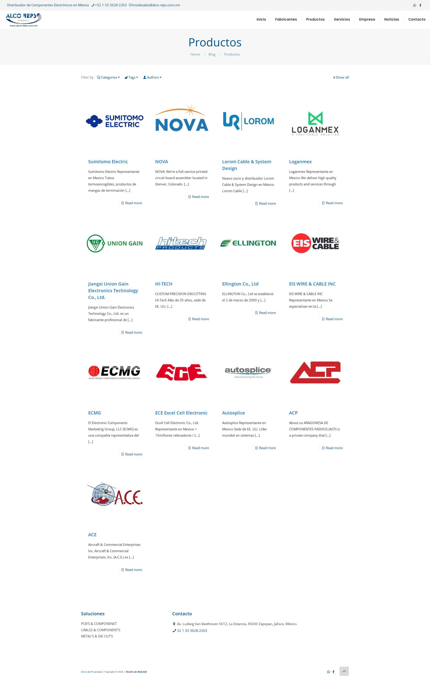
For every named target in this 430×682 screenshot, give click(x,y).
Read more (133, 203)
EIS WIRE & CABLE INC (312, 284)
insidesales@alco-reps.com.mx (156, 5)
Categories (109, 77)
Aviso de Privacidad (91, 671)
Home (195, 54)
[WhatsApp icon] (414, 5)
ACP (293, 413)
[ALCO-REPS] (23, 19)
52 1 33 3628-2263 (192, 630)
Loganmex (300, 162)
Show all (342, 77)
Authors (153, 77)
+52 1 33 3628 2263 (111, 5)
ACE (92, 535)
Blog (212, 54)
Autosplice (233, 413)
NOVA (161, 162)
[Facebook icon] (420, 5)
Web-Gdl (142, 671)
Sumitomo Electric (108, 162)
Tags (132, 77)
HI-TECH (163, 284)
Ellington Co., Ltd (240, 284)
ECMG (94, 413)
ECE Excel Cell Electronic (181, 413)
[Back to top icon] (344, 671)
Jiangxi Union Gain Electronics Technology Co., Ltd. (113, 290)
